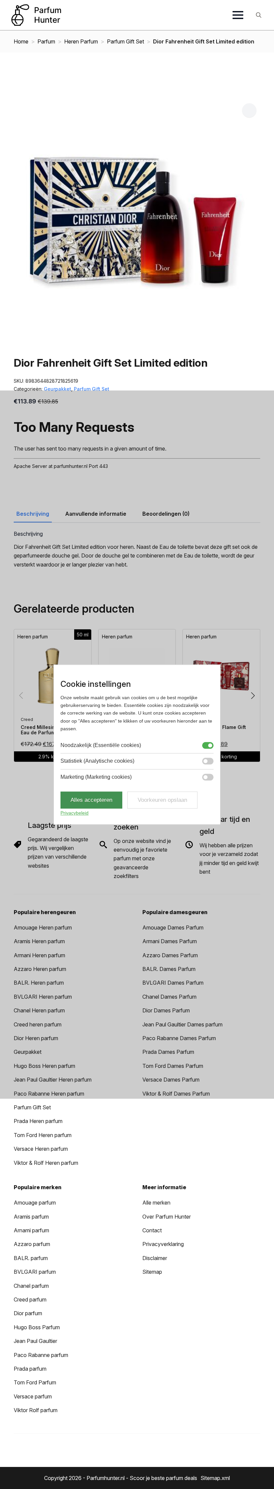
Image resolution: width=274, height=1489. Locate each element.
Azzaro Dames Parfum (170, 955)
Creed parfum (30, 1299)
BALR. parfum (31, 1258)
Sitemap (152, 1271)
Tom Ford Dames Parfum (172, 1066)
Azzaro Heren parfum (40, 969)
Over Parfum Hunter (166, 1216)
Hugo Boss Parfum (37, 1327)
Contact (152, 1230)
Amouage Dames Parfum (172, 927)
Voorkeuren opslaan (162, 800)
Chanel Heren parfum (39, 1010)
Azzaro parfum (32, 1244)
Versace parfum (33, 1396)
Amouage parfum (35, 1202)
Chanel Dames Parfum (169, 996)
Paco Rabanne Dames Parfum (179, 1038)
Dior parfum (28, 1313)
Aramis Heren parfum (39, 941)
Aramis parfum (31, 1216)
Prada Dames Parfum (168, 1051)
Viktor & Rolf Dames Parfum (176, 1093)
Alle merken (156, 1202)
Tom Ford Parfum (35, 1382)
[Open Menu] (238, 15)
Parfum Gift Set (125, 41)
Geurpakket (57, 389)
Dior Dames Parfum (166, 1010)
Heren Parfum (81, 41)
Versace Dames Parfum (170, 1079)
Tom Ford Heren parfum (43, 1135)
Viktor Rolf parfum (35, 1410)
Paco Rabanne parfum (41, 1355)
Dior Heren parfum (36, 1038)
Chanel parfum (31, 1285)
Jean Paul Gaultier (35, 1341)
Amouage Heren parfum (43, 927)
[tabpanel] (137, 550)
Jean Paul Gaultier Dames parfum (182, 1024)
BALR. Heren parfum (39, 982)
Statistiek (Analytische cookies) (97, 761)
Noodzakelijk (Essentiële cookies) (100, 745)
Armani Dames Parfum (169, 941)
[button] (249, 110)
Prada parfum (30, 1368)
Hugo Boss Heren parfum (44, 1066)
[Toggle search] (258, 15)
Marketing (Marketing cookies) (96, 777)
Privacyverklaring (163, 1244)
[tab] (33, 513)
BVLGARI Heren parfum (43, 996)
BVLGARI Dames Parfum (172, 982)
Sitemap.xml (215, 1478)
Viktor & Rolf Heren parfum (46, 1162)
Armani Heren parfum (39, 955)
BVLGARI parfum (35, 1271)
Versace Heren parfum (41, 1148)
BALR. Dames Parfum (168, 969)
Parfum (46, 41)
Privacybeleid (74, 813)
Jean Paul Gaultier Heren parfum (53, 1079)
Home (21, 41)
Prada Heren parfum (38, 1121)
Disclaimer (154, 1258)
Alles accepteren (91, 800)
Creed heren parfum (37, 1024)
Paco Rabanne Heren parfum (49, 1093)
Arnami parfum (31, 1230)
